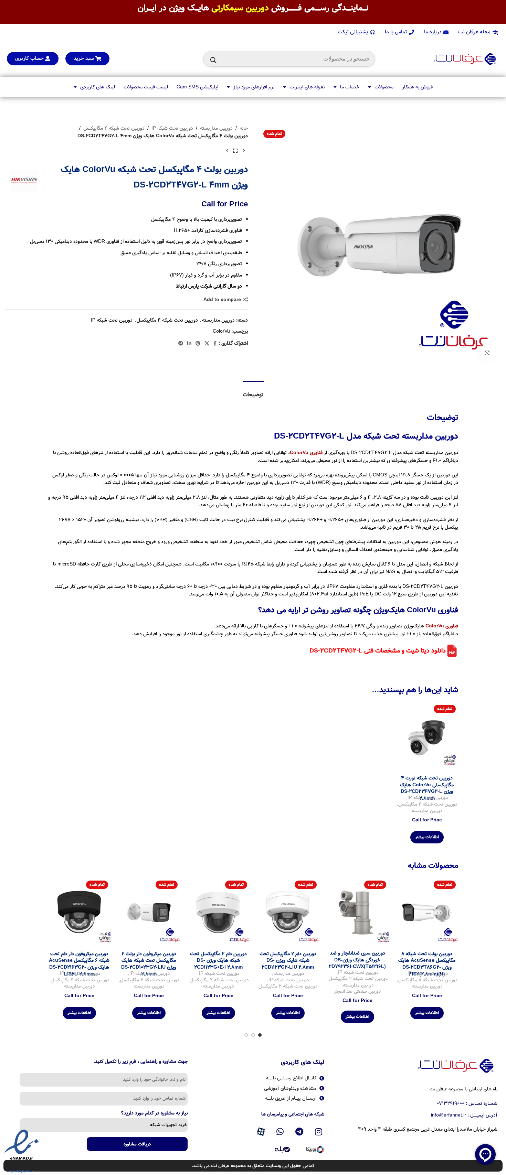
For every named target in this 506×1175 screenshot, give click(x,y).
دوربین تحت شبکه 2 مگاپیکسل (358, 979)
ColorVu (221, 331)
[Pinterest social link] (197, 343)
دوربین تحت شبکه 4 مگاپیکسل (114, 128)
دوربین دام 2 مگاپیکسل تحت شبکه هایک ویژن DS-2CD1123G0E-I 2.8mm (218, 960)
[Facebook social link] (215, 343)
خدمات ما (349, 87)
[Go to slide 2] (253, 1035)
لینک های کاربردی (97, 87)
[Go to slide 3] (246, 1035)
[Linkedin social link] (189, 343)
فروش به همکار (417, 87)
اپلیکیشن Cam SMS (197, 87)
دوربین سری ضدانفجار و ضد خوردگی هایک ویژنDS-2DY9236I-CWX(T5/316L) (357, 959)
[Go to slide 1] (260, 1035)
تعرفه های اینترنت (307, 87)
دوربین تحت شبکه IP (172, 128)
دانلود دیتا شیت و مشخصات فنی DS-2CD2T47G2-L (377, 651)
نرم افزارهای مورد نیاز (253, 87)
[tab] (253, 391)
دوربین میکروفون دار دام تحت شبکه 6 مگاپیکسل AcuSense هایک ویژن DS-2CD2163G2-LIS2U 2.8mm (79, 964)
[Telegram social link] (180, 343)
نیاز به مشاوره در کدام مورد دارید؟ (154, 1114)
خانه (244, 128)
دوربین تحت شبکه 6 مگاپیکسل (80, 980)
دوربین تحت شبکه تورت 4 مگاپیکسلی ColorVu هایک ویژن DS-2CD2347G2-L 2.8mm (427, 788)
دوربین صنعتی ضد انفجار (357, 992)
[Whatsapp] (280, 1132)
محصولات (384, 87)
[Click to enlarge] (487, 353)
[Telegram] (299, 1132)
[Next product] (227, 151)
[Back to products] (235, 151)
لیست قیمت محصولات (146, 87)
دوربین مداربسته (216, 128)
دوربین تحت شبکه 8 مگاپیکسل (427, 980)
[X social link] (206, 343)
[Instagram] (318, 1132)
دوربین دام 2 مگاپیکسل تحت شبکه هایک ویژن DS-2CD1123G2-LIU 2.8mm (288, 960)
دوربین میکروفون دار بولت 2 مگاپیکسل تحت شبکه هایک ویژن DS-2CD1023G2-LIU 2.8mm (148, 964)
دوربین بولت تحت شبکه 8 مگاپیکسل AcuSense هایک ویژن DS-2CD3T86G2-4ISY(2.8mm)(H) (426, 964)
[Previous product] (244, 151)
